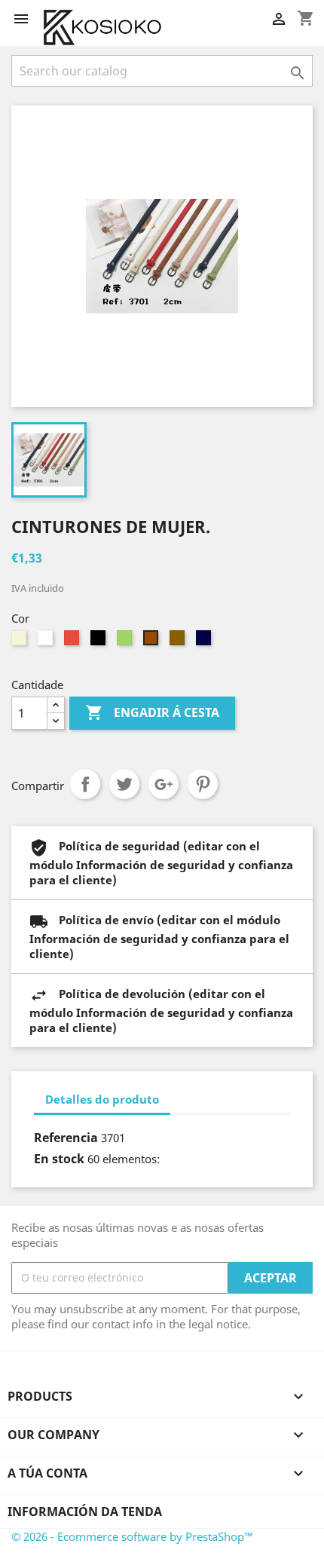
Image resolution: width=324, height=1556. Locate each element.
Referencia (66, 1137)
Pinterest (203, 784)
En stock (59, 1158)
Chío (124, 784)
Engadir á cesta (152, 712)
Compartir (85, 784)
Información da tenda (85, 1511)
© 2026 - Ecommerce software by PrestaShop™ (132, 1536)
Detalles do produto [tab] (102, 1099)
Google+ (163, 784)
